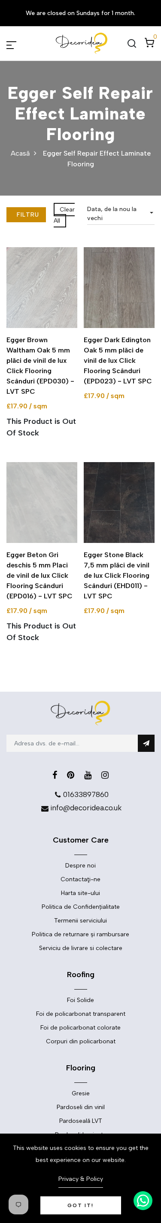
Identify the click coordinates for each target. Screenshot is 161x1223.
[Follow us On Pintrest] (70, 775)
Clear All (64, 215)
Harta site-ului (80, 893)
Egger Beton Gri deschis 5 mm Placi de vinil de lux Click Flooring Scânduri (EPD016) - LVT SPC (39, 575)
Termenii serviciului (80, 920)
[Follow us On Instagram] (105, 775)
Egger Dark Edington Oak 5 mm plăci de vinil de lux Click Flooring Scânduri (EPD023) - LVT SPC (118, 360)
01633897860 (86, 794)
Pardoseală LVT (80, 1121)
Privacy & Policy (80, 1179)
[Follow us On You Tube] (87, 775)
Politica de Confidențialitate (81, 906)
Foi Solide (80, 1000)
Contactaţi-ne (80, 879)
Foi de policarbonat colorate (80, 1027)
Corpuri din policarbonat (80, 1041)
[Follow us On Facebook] (54, 775)
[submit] (146, 743)
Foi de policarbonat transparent (80, 1014)
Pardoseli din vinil (81, 1107)
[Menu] (21, 43)
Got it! (80, 1205)
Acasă (20, 153)
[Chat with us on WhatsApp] (143, 1200)
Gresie (81, 1093)
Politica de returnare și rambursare (80, 934)
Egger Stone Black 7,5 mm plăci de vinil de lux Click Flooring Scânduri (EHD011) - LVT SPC (116, 575)
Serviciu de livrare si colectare (80, 948)
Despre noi (80, 865)
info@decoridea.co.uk (86, 807)
